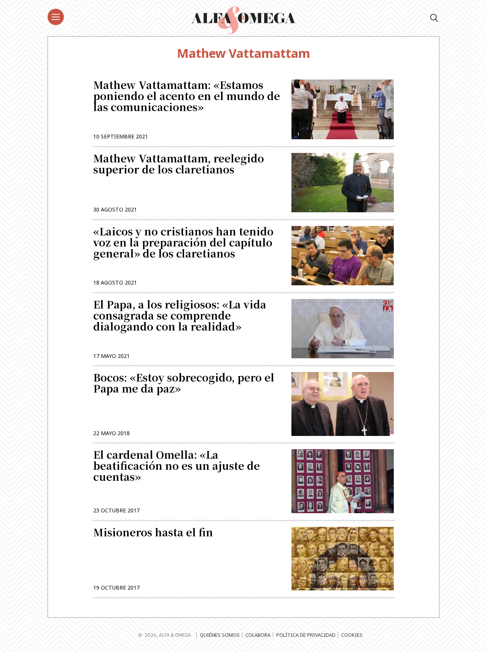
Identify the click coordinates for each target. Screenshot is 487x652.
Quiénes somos (220, 634)
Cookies (352, 634)
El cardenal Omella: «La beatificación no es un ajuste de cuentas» (176, 466)
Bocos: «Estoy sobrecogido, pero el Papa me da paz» (183, 384)
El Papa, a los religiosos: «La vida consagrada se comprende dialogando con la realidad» (179, 316)
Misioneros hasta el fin (153, 533)
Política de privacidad (306, 634)
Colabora (258, 634)
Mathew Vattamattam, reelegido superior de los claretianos (178, 165)
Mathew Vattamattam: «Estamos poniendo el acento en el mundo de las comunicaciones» (186, 97)
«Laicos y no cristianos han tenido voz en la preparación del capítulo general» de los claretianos (183, 243)
